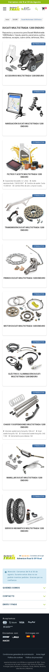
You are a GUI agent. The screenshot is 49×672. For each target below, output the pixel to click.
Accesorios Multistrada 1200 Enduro (24, 76)
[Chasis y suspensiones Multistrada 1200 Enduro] (24, 407)
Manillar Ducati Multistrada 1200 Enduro (24, 479)
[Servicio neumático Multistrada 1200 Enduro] (24, 510)
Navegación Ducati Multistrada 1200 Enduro (24, 125)
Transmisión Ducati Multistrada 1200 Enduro (24, 228)
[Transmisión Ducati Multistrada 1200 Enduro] (24, 210)
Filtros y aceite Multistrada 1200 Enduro (24, 175)
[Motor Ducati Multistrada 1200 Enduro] (24, 308)
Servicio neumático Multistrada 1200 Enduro (24, 529)
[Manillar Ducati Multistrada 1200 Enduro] (24, 460)
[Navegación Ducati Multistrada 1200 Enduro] (24, 106)
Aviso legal (40, 654)
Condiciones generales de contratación (18, 654)
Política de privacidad (34, 657)
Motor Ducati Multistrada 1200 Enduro (24, 326)
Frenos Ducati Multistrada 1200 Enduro (24, 278)
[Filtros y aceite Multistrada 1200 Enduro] (24, 156)
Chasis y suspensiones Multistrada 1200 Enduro (24, 425)
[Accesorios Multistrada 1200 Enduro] (24, 58)
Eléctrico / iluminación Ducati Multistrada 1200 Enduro (24, 375)
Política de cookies (15, 657)
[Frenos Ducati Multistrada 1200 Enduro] (24, 260)
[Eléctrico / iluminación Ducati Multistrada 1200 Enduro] (24, 356)
